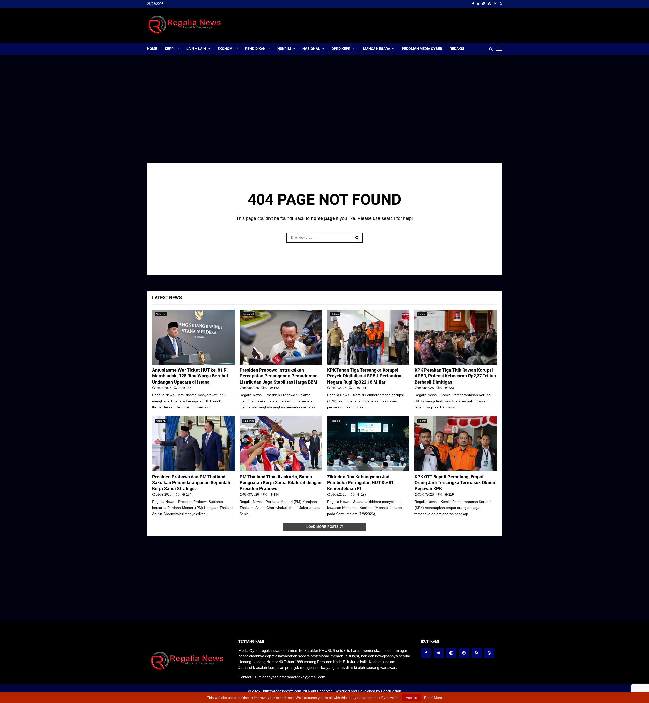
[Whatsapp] (489, 653)
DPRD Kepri (341, 49)
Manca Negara (376, 49)
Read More (433, 697)
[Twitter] (439, 653)
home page (323, 218)
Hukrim (284, 49)
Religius (335, 420)
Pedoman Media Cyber (422, 49)
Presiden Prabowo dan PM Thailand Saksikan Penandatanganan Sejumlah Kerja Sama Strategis (191, 482)
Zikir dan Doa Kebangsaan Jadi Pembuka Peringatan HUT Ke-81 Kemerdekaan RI (360, 482)
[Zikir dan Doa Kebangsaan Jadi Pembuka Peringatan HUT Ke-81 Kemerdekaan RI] (368, 443)
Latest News (167, 297)
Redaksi (457, 49)
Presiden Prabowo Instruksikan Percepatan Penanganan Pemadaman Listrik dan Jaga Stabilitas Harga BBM (279, 376)
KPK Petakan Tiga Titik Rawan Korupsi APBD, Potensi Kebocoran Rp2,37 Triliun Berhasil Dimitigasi (455, 376)
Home (152, 49)
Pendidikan (255, 49)
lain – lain (196, 49)
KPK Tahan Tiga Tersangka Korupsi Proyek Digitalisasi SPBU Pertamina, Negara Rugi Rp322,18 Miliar (364, 376)
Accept (411, 698)
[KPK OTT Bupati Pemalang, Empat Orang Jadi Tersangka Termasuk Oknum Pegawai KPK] (455, 443)
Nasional (311, 49)
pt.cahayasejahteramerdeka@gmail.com (292, 677)
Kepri (170, 49)
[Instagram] (451, 653)
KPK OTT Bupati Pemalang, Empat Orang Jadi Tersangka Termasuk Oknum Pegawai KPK (455, 482)
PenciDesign (391, 691)
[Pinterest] (464, 653)
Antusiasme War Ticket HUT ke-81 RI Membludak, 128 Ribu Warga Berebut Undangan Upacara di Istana (190, 376)
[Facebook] (426, 653)
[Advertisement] (409, 25)
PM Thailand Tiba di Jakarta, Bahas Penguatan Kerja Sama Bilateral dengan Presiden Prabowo (280, 482)
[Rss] (477, 653)
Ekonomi (225, 49)
